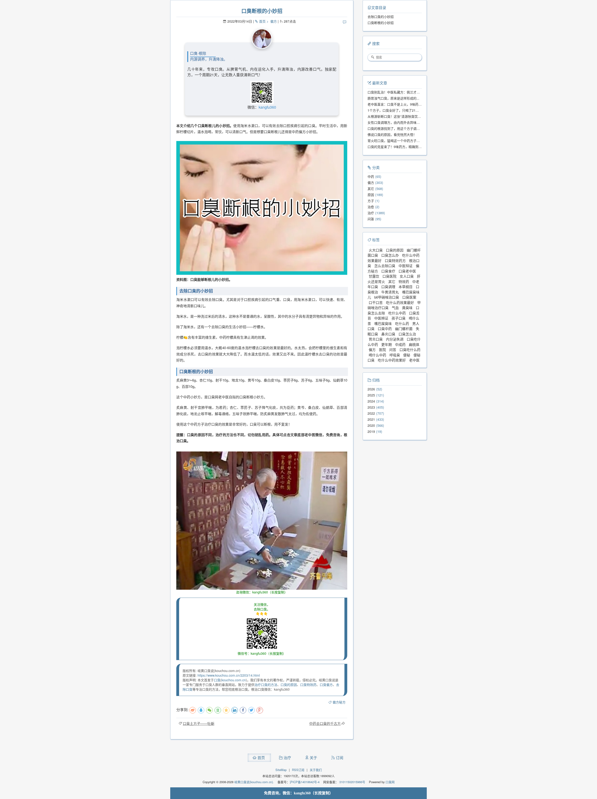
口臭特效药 (308, 684)
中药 (371, 176)
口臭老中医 (407, 271)
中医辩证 (406, 265)
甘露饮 (374, 276)
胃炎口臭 (376, 339)
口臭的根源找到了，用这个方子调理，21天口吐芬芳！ (407, 128)
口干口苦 (376, 302)
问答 (371, 219)
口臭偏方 (326, 684)
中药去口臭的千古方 (325, 723)
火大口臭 (376, 250)
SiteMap (281, 770)
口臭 (217, 680)
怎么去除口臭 (384, 265)
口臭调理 (388, 286)
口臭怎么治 (407, 333)
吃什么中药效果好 (392, 360)
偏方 (273, 21)
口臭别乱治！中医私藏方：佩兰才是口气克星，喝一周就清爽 (412, 92)
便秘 (406, 354)
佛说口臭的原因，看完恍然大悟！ (392, 134)
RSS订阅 (298, 770)
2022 (371, 413)
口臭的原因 (289, 684)
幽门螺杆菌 (404, 328)
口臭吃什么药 (409, 349)
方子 (371, 200)
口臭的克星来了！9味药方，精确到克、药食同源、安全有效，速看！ (417, 146)
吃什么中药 (397, 312)
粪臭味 (407, 307)
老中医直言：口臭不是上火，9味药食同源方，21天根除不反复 (413, 104)
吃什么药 (402, 323)
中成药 (400, 344)
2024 (371, 401)
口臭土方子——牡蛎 (198, 723)
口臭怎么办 (390, 255)
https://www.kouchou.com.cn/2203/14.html (229, 675)
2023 (371, 407)
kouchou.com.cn (234, 680)
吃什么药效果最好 (400, 302)
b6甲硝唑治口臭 (386, 297)
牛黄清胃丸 (390, 291)
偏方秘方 (339, 702)
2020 (371, 425)
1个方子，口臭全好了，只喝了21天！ (395, 110)
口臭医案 (409, 297)
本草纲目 (406, 286)
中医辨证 (381, 318)
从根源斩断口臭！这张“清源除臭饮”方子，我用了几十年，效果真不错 (418, 116)
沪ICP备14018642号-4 (304, 782)
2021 (371, 419)
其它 (371, 188)
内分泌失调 (394, 339)
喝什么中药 (377, 354)
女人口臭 (407, 276)
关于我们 (316, 770)
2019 (371, 431)
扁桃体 (414, 344)
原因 (371, 194)
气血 (395, 307)
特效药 (404, 281)
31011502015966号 (351, 782)
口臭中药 (385, 328)
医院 (382, 349)
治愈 (371, 206)
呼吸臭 (394, 354)
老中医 (414, 360)
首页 (262, 21)
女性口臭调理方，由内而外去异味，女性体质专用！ (405, 122)
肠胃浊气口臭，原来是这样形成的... (393, 98)
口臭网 (390, 782)
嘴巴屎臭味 (383, 323)
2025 (371, 395)
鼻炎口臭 (388, 333)
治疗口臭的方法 (265, 684)
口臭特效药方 (395, 260)
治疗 (371, 212)
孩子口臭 (399, 318)
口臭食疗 (388, 271)
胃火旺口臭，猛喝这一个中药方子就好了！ (399, 140)
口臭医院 (389, 276)
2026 (371, 389)
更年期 (386, 344)
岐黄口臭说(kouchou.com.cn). (254, 782)
